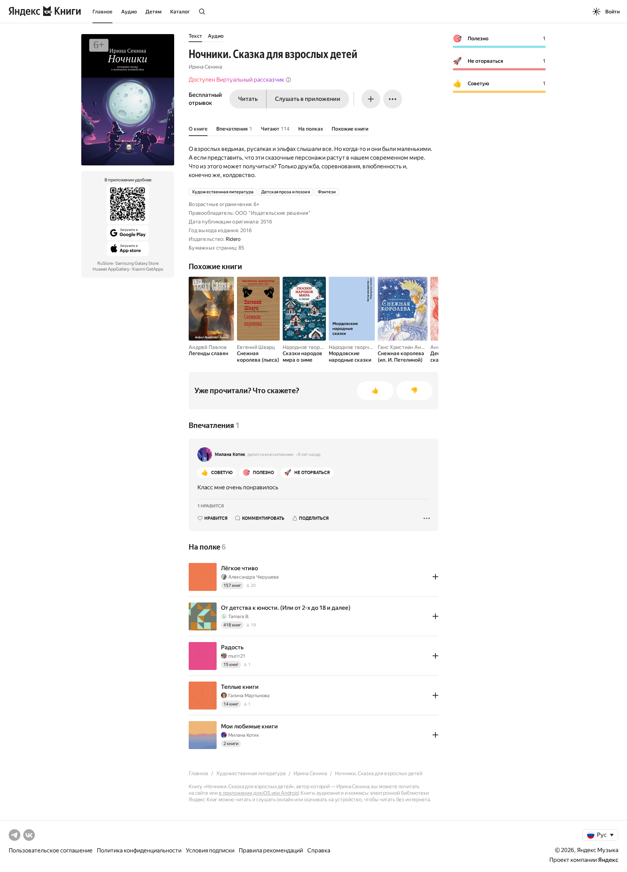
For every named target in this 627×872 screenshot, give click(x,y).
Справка (318, 850)
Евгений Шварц (256, 347)
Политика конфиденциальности (139, 850)
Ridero (233, 239)
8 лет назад (309, 454)
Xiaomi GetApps (147, 269)
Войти (612, 12)
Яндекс (608, 859)
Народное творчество (310, 347)
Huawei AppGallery (111, 269)
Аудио (129, 12)
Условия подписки (210, 850)
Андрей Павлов (208, 347)
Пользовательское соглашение (51, 850)
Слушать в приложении (307, 98)
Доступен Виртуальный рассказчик (236, 79)
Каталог (180, 12)
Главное (102, 12)
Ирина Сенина (205, 67)
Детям (153, 12)
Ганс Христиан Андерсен (408, 347)
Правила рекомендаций (271, 850)
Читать (248, 98)
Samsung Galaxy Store (137, 263)
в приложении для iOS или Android (259, 793)
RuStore (105, 263)
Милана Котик (230, 454)
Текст (195, 36)
